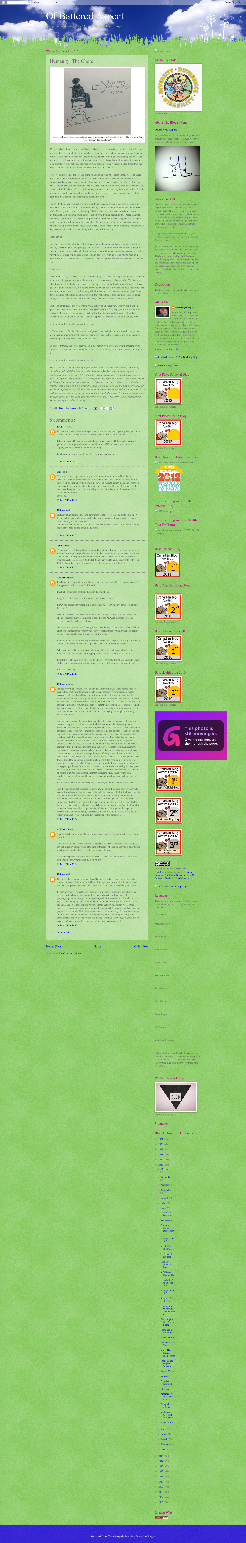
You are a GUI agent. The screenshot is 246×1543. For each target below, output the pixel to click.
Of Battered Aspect (85, 15)
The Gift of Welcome (166, 1214)
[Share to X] (107, 408)
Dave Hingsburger (184, 307)
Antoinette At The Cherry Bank (167, 1396)
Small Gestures (167, 1337)
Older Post (141, 946)
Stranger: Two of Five (167, 1292)
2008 (161, 1491)
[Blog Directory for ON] (161, 1518)
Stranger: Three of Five (165, 1264)
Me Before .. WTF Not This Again (166, 1414)
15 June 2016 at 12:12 (67, 673)
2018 (161, 1154)
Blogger (151, 1536)
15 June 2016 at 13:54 (67, 819)
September (166, 1190)
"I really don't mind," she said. (166, 1282)
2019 (161, 1149)
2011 (161, 1476)
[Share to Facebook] (110, 408)
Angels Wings (167, 1371)
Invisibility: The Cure (166, 1247)
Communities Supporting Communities (167, 1310)
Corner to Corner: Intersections (167, 1229)
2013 (161, 1466)
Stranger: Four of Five (167, 1240)
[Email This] (101, 408)
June (163, 1208)
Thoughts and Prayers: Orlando (166, 1363)
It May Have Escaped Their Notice (167, 1353)
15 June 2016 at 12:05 (67, 567)
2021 (161, 1139)
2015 (161, 1455)
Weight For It (166, 1422)
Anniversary (166, 1220)
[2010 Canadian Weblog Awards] (191, 758)
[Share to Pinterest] (113, 408)
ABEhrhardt (63, 577)
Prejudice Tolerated (166, 1383)
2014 (161, 1461)
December (166, 1169)
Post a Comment (61, 932)
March (164, 1439)
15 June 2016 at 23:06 (67, 864)
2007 (161, 1497)
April (164, 1434)
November (166, 1176)
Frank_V (61, 426)
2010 (161, 1481)
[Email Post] (95, 408)
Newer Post (53, 946)
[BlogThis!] (104, 408)
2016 (161, 1164)
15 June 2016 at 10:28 (67, 500)
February (165, 1444)
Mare (59, 471)
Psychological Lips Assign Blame (167, 1322)
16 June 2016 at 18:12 (67, 925)
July (163, 1203)
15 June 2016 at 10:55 (67, 535)
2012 (161, 1471)
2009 (161, 1486)
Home (98, 946)
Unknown (62, 510)
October (165, 1184)
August (165, 1197)
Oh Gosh (164, 1388)
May (163, 1428)
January (165, 1449)
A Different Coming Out (167, 1274)
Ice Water (164, 1376)
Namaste (61, 545)
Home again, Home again (167, 1331)
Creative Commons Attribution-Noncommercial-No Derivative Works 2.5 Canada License (175, 875)
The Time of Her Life (166, 1255)
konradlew (130, 1536)
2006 (161, 1502)
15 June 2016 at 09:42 (67, 461)
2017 (161, 1159)
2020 (161, 1144)
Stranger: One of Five (167, 1300)
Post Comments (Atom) (70, 953)
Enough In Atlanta (165, 1406)
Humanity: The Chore (167, 1344)
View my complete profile (167, 348)
